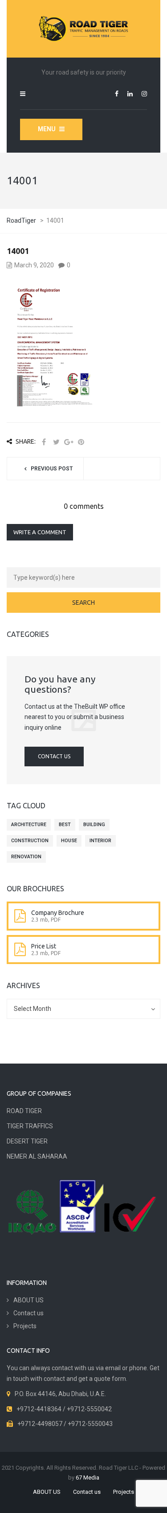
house (69, 841)
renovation (26, 857)
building (94, 824)
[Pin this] (81, 442)
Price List (43, 946)
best (65, 824)
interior (100, 841)
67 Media (87, 1477)
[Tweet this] (56, 442)
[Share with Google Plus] (68, 442)
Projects (25, 1326)
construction (30, 841)
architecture (28, 824)
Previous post (52, 469)
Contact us (54, 756)
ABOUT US (28, 1300)
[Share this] (43, 442)
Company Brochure (57, 912)
